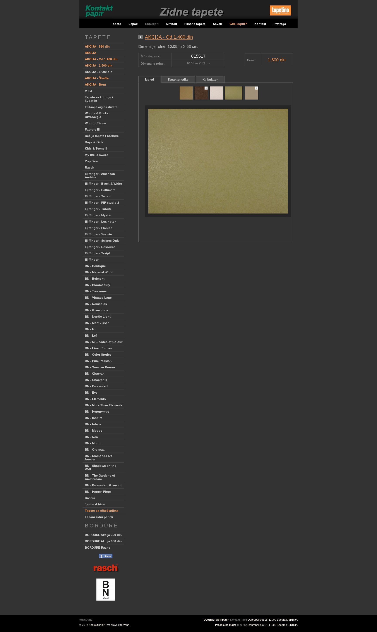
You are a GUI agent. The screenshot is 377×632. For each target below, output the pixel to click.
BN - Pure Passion (98, 361)
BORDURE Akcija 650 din (103, 541)
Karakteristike (178, 79)
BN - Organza (95, 449)
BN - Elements (95, 399)
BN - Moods (93, 430)
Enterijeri (152, 24)
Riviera (90, 498)
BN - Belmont (95, 278)
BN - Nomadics (96, 304)
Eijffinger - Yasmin (98, 234)
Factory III (92, 129)
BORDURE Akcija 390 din (103, 535)
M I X (88, 91)
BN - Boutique (95, 266)
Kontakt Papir (238, 619)
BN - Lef (91, 335)
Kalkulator (210, 79)
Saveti (217, 24)
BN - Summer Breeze (100, 367)
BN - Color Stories (98, 354)
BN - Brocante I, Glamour (103, 485)
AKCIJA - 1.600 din (98, 72)
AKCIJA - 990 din (97, 46)
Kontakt (260, 24)
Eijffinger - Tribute (98, 209)
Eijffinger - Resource (100, 247)
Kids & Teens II (96, 148)
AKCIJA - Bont (95, 84)
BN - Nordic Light (98, 316)
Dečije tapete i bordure (102, 136)
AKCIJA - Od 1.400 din (101, 59)
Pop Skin (91, 161)
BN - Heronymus (97, 411)
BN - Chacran (95, 373)
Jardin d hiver (95, 504)
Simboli (171, 24)
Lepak (133, 24)
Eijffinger (91, 259)
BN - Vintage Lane (98, 297)
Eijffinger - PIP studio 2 (102, 202)
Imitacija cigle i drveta (101, 107)
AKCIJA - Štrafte (97, 78)
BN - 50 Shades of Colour (103, 342)
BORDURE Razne (97, 547)
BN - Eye (91, 392)
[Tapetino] (280, 17)
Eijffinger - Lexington (101, 221)
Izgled (149, 79)
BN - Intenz (93, 424)
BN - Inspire (93, 418)
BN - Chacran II (96, 380)
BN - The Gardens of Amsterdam (100, 477)
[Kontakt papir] (97, 18)
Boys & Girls (94, 142)
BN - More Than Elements (104, 405)
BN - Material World (99, 272)
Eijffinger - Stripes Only (102, 240)
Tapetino (242, 625)
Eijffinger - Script (97, 253)
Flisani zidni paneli (99, 517)
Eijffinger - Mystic (98, 215)
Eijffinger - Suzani (98, 196)
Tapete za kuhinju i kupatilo (99, 98)
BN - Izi (90, 329)
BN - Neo (91, 437)
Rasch (89, 167)
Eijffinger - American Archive (100, 175)
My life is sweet (96, 155)
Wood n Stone (95, 123)
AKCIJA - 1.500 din (98, 65)
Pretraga (280, 24)
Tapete (116, 24)
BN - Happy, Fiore (98, 491)
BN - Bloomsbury (97, 285)
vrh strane (85, 619)
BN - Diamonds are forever (99, 457)
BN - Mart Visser (97, 323)
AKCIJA (90, 53)
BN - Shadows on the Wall (100, 467)
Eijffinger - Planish (98, 228)
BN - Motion (94, 443)
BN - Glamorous (96, 310)
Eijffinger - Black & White (103, 183)
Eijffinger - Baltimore (100, 190)
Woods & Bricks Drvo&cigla (97, 115)
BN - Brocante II (96, 386)
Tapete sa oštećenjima (101, 510)
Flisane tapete (195, 24)
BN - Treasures (96, 291)
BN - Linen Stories (98, 348)
